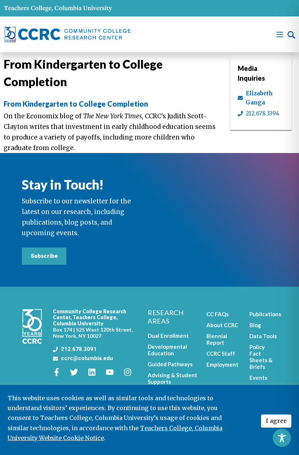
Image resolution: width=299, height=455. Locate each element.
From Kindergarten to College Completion (76, 103)
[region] (149, 420)
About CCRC (222, 325)
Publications (263, 314)
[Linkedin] (96, 372)
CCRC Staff (220, 353)
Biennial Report (216, 339)
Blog (255, 325)
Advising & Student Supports (172, 378)
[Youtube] (114, 372)
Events (258, 377)
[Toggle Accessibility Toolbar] (282, 438)
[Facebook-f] (61, 372)
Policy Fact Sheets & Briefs (260, 357)
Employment (222, 364)
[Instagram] (132, 372)
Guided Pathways (170, 364)
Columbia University (78, 323)
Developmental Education (167, 349)
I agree (276, 420)
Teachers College (94, 317)
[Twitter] (78, 372)
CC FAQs (217, 314)
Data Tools (263, 336)
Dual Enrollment (168, 335)
